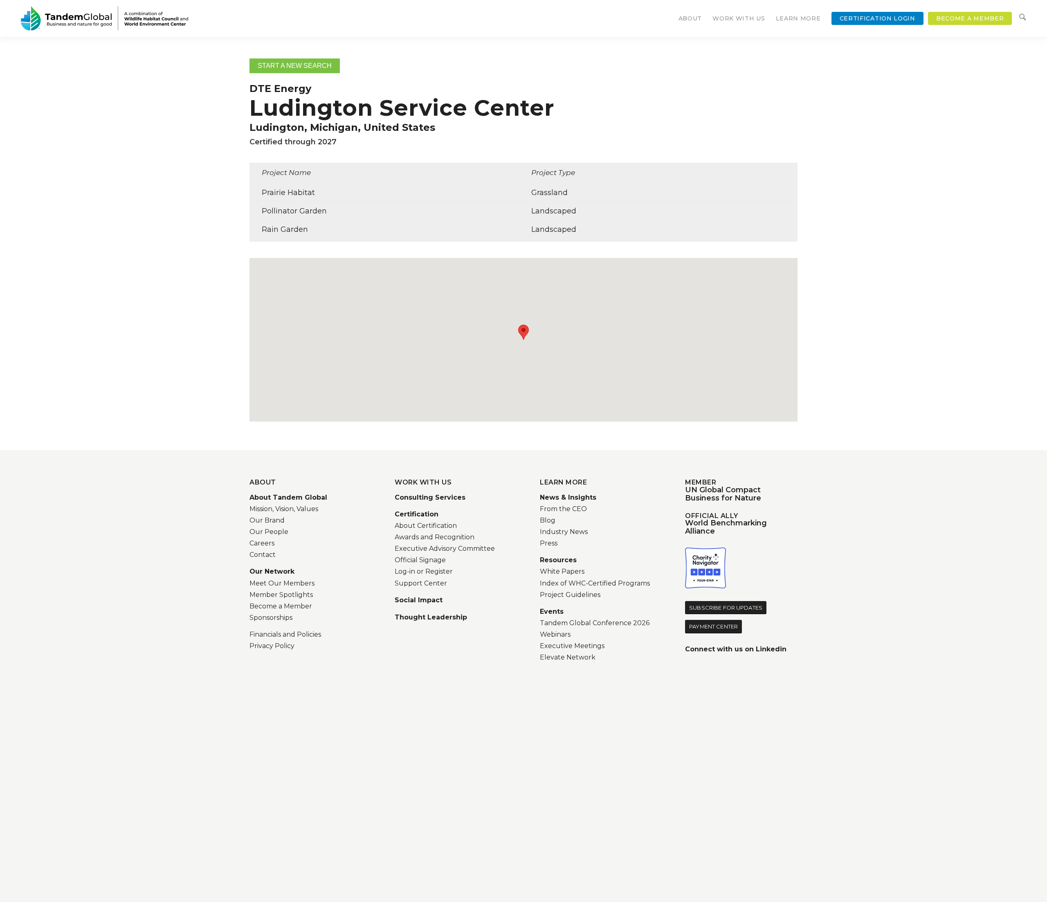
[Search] (1022, 18)
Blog (547, 520)
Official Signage (420, 560)
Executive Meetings (572, 646)
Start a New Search (295, 65)
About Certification (426, 526)
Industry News (564, 532)
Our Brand (267, 520)
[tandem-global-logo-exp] (104, 18)
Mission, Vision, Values (283, 509)
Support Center (421, 583)
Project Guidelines (570, 595)
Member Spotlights (281, 595)
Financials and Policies (285, 634)
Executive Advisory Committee (445, 548)
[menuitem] (690, 18)
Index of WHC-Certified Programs (595, 583)
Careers (261, 543)
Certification (416, 514)
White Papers (562, 571)
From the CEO (563, 509)
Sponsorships (270, 618)
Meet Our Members (282, 583)
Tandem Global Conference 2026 (594, 623)
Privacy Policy (271, 646)
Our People (268, 532)
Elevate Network (567, 657)
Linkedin (771, 649)
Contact (262, 555)
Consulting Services (430, 497)
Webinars (555, 634)
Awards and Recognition (434, 537)
